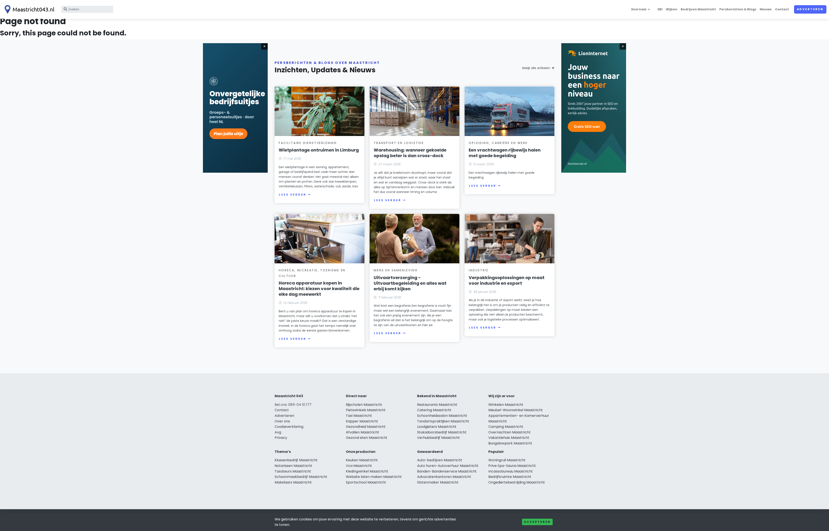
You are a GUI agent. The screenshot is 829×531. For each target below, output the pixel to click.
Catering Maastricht (434, 410)
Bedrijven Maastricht (698, 9)
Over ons (282, 421)
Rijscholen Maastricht (364, 404)
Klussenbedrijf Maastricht (296, 460)
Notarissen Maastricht (293, 465)
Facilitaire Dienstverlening (308, 143)
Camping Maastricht (505, 426)
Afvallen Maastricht (362, 432)
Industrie (478, 270)
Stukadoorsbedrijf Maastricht (442, 432)
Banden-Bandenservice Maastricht (447, 471)
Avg (278, 432)
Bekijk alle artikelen (536, 68)
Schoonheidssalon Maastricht (442, 415)
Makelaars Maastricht (293, 482)
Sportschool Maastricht (366, 482)
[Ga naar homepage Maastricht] (28, 9)
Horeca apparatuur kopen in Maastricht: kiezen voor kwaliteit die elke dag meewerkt (319, 288)
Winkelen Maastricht (505, 404)
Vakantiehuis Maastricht (508, 437)
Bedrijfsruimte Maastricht (509, 476)
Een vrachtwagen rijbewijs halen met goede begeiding (505, 153)
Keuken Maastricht (362, 460)
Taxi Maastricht (359, 415)
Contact (782, 9)
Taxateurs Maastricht (293, 471)
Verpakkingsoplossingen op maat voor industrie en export (506, 280)
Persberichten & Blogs (737, 9)
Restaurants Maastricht (437, 404)
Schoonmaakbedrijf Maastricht (301, 476)
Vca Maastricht (359, 465)
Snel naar (639, 9)
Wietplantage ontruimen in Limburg (319, 150)
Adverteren (810, 9)
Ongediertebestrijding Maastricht (516, 482)
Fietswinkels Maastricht (366, 410)
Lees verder (292, 194)
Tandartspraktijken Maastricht (443, 421)
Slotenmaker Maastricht (438, 482)
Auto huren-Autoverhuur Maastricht (447, 465)
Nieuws (766, 9)
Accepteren (537, 522)
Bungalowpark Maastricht (510, 443)
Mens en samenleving (396, 270)
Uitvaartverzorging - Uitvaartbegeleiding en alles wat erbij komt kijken (410, 283)
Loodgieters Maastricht (436, 426)
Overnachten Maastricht (509, 432)
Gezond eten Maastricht (366, 437)
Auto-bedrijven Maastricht (439, 460)
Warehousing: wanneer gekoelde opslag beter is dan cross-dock (410, 153)
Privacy (281, 437)
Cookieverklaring (289, 426)
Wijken (671, 9)
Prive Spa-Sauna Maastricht (512, 465)
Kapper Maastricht (362, 421)
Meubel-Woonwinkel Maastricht (515, 410)
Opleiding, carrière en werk (498, 143)
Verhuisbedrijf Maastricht (438, 437)
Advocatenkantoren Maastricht (444, 476)
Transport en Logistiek (399, 143)
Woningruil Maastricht (506, 460)
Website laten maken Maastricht (374, 476)
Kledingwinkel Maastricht (367, 471)
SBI (659, 9)
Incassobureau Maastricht (510, 471)
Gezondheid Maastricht (366, 426)
